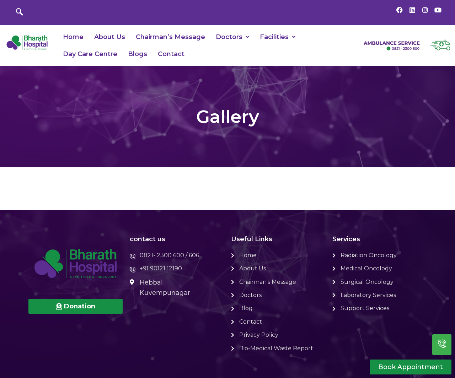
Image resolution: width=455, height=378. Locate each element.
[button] (232, 36)
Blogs (137, 54)
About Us (109, 37)
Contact (171, 54)
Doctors (229, 37)
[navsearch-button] (19, 12)
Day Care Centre (90, 54)
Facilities (274, 37)
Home (73, 37)
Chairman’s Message (170, 37)
